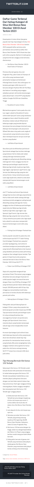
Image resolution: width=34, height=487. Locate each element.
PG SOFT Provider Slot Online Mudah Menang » (19, 474)
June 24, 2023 (7, 34)
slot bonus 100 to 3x (24, 458)
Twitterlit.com (17, 3)
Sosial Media (13, 455)
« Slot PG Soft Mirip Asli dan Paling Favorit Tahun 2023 (14, 467)
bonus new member (11, 458)
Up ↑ (26, 483)
